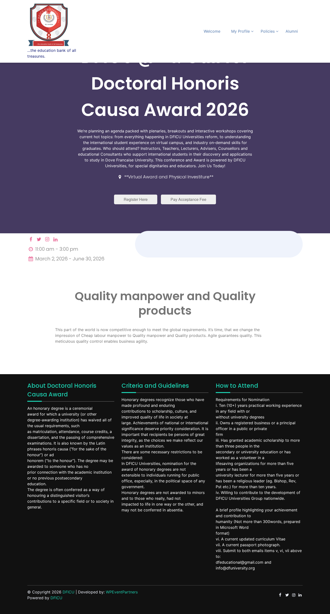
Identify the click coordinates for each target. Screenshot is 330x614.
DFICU (68, 592)
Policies (268, 31)
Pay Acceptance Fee (188, 199)
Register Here (136, 199)
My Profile (240, 31)
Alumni (292, 31)
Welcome (212, 31)
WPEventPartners (122, 592)
